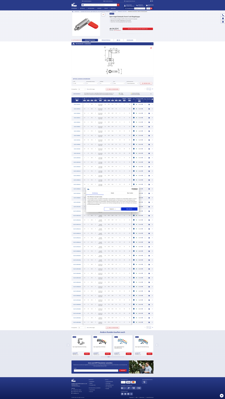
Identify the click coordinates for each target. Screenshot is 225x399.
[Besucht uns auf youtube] (125, 394)
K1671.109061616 (77, 237)
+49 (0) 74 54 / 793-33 (77, 391)
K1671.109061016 (77, 220)
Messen (91, 383)
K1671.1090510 (77, 108)
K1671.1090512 (77, 117)
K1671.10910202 (77, 202)
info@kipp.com (76, 393)
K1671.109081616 (77, 242)
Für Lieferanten (109, 386)
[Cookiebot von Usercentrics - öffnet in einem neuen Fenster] (132, 189)
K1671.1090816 (77, 135)
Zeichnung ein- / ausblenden (83, 43)
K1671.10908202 (77, 197)
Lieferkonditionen (109, 381)
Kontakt (107, 388)
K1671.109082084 (77, 304)
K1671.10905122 (77, 171)
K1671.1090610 (77, 113)
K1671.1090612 (77, 122)
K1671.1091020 (77, 148)
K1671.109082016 (77, 251)
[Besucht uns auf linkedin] (122, 394)
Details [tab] (112, 193)
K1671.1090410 (77, 104)
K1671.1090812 (77, 126)
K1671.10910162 (77, 193)
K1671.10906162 (77, 184)
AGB (136, 397)
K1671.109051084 (77, 268)
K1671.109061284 (77, 282)
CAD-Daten (108, 383)
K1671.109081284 (77, 286)
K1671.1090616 (77, 131)
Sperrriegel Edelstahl (122, 11)
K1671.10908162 (77, 188)
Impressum (131, 397)
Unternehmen (91, 8)
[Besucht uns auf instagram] (131, 394)
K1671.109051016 (77, 215)
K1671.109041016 (77, 211)
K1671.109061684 (77, 291)
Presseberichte (92, 385)
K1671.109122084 (77, 313)
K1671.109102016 (77, 255)
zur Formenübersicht (77, 40)
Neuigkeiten (92, 381)
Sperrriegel (113, 11)
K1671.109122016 (77, 260)
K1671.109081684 (77, 295)
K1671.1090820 (77, 144)
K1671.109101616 (77, 246)
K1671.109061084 (77, 273)
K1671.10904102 (77, 157)
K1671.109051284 (77, 277)
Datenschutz (141, 397)
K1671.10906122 (77, 175)
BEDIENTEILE (76, 11)
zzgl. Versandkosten (117, 30)
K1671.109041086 (77, 317)
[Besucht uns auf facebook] (128, 394)
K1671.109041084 (77, 264)
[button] (68, 345)
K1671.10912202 (77, 206)
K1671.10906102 (77, 166)
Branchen (113, 8)
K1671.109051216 (77, 224)
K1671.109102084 (77, 308)
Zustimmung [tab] (95, 193)
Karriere (99, 8)
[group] (81, 345)
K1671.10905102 (77, 162)
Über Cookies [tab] (130, 193)
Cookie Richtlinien (150, 397)
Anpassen (112, 208)
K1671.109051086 (77, 322)
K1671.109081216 (77, 233)
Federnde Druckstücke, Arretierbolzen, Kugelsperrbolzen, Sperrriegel (95, 11)
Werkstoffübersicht (110, 385)
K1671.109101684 (77, 300)
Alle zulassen (129, 208)
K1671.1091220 (77, 153)
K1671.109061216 (77, 228)
